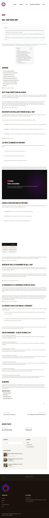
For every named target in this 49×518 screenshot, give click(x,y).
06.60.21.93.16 (28, 497)
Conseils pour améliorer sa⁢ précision (9, 76)
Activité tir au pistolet (7, 393)
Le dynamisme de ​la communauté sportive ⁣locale (24, 57)
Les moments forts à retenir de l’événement (23, 59)
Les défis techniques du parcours (22, 54)
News (4, 14)
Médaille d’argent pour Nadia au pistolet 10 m (15, 454)
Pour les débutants (30, 446)
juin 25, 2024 (5, 427)
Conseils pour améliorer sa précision (22, 55)
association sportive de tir (8, 398)
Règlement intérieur (5, 504)
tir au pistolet (28, 430)
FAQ (2, 502)
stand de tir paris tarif (7, 396)
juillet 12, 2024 (28, 427)
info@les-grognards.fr (29, 501)
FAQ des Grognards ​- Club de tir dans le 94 (23, 60)
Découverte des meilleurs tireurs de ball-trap (24, 52)
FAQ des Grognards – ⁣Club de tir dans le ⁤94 (10, 83)
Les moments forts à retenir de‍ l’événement (10, 81)
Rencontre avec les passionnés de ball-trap (23, 56)
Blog (3, 506)
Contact (3, 500)
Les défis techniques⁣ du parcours (8, 74)
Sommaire (18, 50)
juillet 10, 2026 (11, 456)
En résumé (19, 61)
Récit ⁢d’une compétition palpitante (22, 51)
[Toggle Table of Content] (30, 49)
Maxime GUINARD (9, 515)
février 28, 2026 (11, 461)
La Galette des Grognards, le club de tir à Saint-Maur (15, 465)
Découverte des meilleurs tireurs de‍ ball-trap (10, 72)
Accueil (3, 498)
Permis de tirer (29, 444)
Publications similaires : (22, 62)
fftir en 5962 (5, 394)
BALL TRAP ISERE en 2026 (7, 430)
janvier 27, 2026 (11, 466)
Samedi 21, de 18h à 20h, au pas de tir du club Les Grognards (15, 459)
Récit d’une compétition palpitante (8, 71)
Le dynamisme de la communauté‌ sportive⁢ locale (11, 80)
